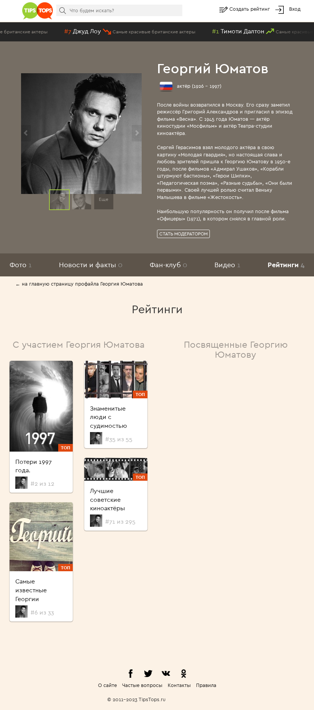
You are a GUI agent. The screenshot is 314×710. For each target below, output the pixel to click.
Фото (21, 264)
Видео (227, 264)
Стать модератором (183, 234)
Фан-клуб (168, 264)
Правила (206, 685)
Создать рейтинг (250, 9)
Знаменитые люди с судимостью (108, 417)
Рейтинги (286, 264)
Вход (295, 9)
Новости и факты (91, 264)
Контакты (179, 685)
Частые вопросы (142, 685)
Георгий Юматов (212, 68)
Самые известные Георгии (31, 590)
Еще (103, 199)
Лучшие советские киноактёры (107, 499)
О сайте (107, 685)
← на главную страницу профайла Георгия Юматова (79, 284)
